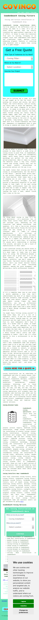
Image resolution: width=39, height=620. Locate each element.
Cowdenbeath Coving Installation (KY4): (19, 25)
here (21, 501)
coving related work (12, 461)
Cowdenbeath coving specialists (27, 410)
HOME (19, 12)
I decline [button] (23, 606)
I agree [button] (23, 601)
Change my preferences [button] (23, 611)
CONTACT (27, 12)
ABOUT (22, 12)
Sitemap (4, 601)
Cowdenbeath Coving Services (14, 505)
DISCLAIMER (34, 12)
